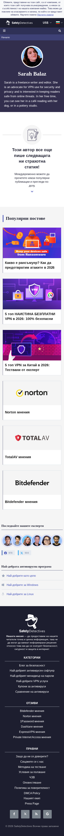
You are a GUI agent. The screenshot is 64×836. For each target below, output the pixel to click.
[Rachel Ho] (47, 541)
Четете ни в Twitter (25, 814)
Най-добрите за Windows (22, 584)
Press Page (32, 803)
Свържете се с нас (32, 761)
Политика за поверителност (32, 787)
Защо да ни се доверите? (32, 756)
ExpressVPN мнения (32, 731)
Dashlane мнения (32, 726)
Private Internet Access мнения (32, 737)
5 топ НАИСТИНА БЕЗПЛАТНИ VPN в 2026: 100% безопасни (30, 316)
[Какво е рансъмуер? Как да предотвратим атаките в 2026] (32, 242)
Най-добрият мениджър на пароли (32, 675)
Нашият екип (32, 798)
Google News (47, 814)
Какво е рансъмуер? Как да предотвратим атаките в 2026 (29, 265)
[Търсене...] (59, 31)
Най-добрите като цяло (21, 575)
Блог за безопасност (32, 665)
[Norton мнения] (32, 393)
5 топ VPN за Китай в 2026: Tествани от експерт (27, 367)
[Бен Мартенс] (8, 541)
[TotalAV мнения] (32, 438)
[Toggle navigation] (4, 31)
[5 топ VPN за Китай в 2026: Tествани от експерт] (32, 345)
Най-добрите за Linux (20, 594)
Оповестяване (32, 782)
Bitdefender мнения (21, 502)
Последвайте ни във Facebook (14, 814)
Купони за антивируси (32, 686)
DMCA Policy (32, 793)
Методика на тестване (32, 767)
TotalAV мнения (18, 457)
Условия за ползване (32, 772)
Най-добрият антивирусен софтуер (32, 670)
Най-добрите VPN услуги (32, 681)
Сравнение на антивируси (32, 691)
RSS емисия (36, 814)
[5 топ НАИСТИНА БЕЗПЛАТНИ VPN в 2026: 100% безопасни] (32, 293)
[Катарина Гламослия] (27, 541)
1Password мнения (32, 721)
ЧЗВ (32, 777)
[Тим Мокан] (56, 541)
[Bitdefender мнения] (32, 483)
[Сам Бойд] (17, 541)
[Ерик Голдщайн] (37, 541)
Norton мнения (17, 412)
